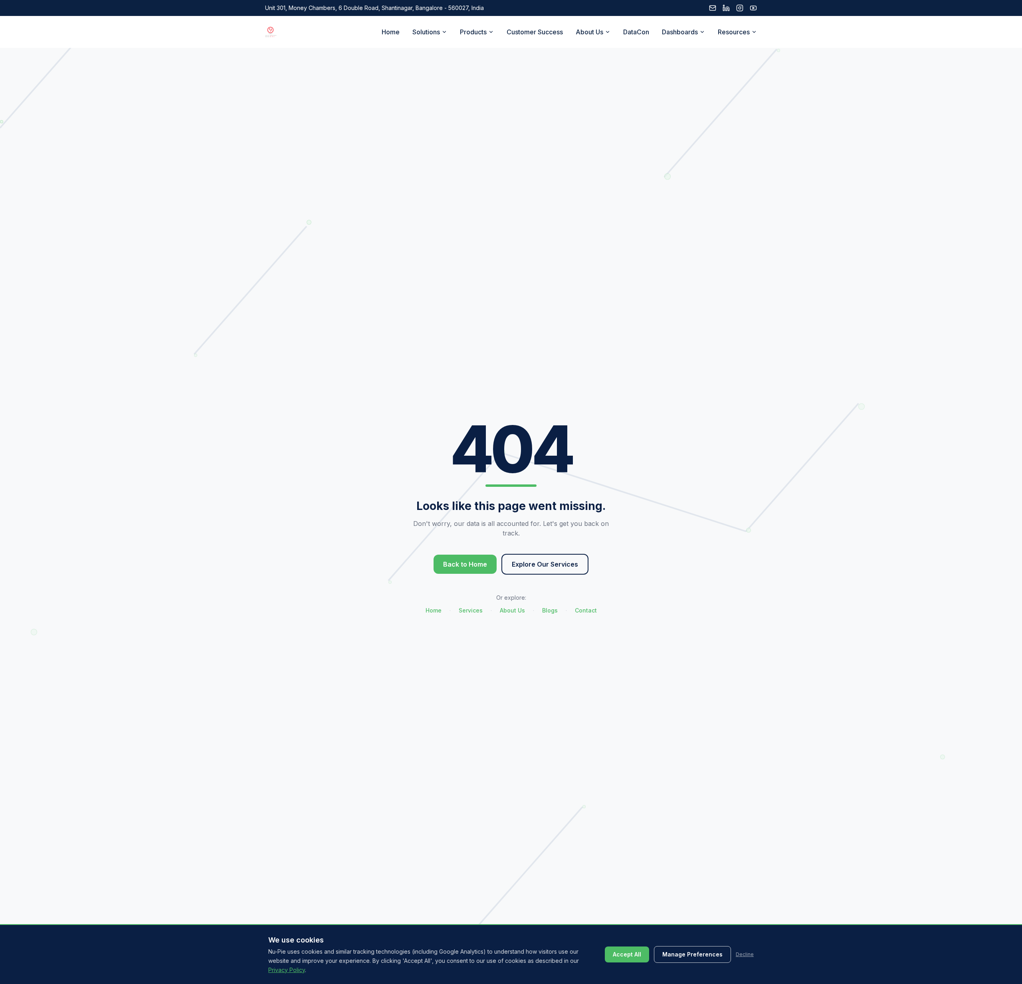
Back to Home (465, 564)
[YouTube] (753, 8)
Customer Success (535, 32)
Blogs (550, 610)
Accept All (627, 954)
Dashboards (680, 32)
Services (471, 610)
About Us (589, 32)
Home (391, 32)
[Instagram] (739, 8)
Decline (745, 954)
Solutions (426, 32)
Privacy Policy (286, 969)
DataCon (636, 32)
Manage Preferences (692, 954)
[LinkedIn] (726, 8)
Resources (734, 32)
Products (473, 32)
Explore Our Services (545, 564)
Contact (586, 610)
